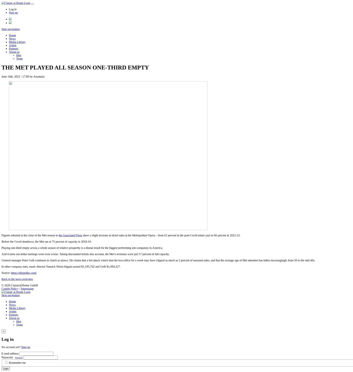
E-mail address (10, 353)
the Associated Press (70, 235)
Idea (18, 55)
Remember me (17, 362)
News (12, 38)
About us (14, 51)
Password (12, 357)
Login (6, 368)
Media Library (17, 42)
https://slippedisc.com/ (24, 272)
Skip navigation (10, 29)
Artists (12, 45)
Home (12, 35)
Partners (13, 48)
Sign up (13, 12)
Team (19, 58)
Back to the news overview (17, 279)
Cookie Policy (9, 288)
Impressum (27, 288)
